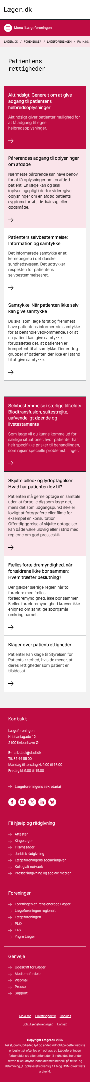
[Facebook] (12, 802)
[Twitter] (32, 802)
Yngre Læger (25, 936)
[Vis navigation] (82, 10)
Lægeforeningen (59, 41)
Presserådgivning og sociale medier (43, 873)
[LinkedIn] (42, 802)
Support (21, 993)
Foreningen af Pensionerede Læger (42, 904)
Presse (20, 986)
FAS (18, 930)
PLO (18, 923)
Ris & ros (25, 1016)
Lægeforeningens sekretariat (38, 786)
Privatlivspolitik (45, 1016)
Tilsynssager (24, 847)
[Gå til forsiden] (18, 10)
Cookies (65, 1016)
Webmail (21, 980)
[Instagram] (22, 802)
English (62, 1024)
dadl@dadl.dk (30, 752)
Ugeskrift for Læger (30, 967)
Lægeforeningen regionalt (35, 910)
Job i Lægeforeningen (38, 1024)
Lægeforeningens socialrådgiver (40, 860)
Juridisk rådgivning (29, 853)
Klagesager (24, 840)
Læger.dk (11, 41)
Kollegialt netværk (29, 866)
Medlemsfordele (27, 973)
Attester (21, 834)
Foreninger (32, 41)
